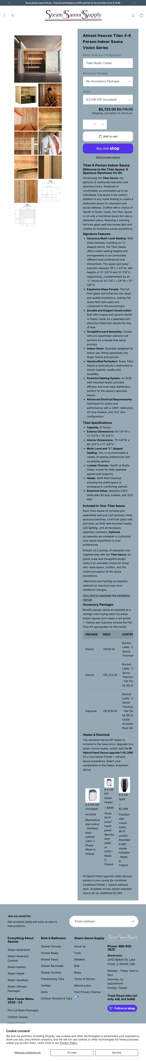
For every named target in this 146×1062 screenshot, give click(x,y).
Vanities (46, 985)
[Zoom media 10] (26, 191)
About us (79, 946)
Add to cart (110, 136)
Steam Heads (16, 973)
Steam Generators (19, 949)
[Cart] (141, 15)
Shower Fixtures (51, 946)
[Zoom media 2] (26, 95)
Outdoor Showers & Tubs (56, 998)
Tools (77, 953)
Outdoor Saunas (18, 1016)
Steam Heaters (17, 967)
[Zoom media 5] (50, 119)
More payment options (108, 157)
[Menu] (4, 15)
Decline (116, 1052)
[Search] (12, 15)
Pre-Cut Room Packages (23, 1010)
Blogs (77, 972)
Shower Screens (51, 972)
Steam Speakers (18, 980)
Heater (87, 91)
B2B (76, 965)
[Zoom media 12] (26, 215)
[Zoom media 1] (38, 59)
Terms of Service (84, 978)
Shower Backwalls (52, 965)
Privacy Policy (68, 1042)
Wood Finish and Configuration (102, 55)
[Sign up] (133, 921)
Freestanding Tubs (52, 978)
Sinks (44, 992)
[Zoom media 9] (50, 167)
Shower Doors (49, 959)
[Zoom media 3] (50, 95)
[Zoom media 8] (26, 167)
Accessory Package (95, 73)
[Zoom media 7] (50, 143)
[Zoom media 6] (26, 143)
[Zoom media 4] (26, 119)
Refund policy (82, 985)
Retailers (79, 959)
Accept (72, 1052)
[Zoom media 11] (50, 191)
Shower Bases (49, 953)
